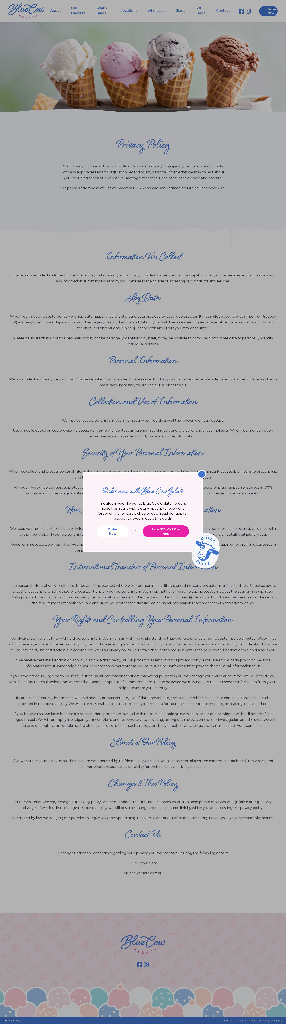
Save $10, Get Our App (166, 531)
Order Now (112, 531)
